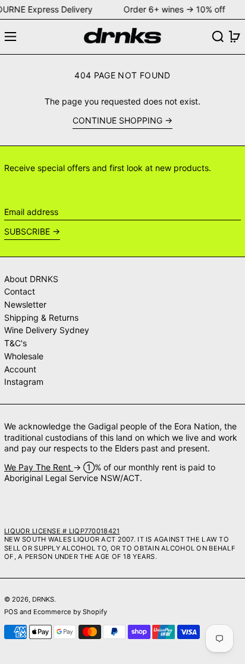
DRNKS (43, 599)
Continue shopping (117, 120)
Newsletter (25, 304)
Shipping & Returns (41, 317)
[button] (218, 36)
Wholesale (23, 356)
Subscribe (27, 231)
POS (11, 612)
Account (20, 369)
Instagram (23, 382)
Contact (19, 291)
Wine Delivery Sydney (46, 330)
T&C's (15, 343)
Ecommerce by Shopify (70, 612)
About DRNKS (31, 279)
